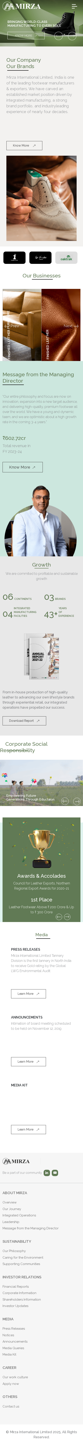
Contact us (11, 1406)
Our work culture (15, 1377)
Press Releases (14, 1329)
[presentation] (65, 801)
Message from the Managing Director (31, 1228)
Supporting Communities (21, 1264)
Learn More (25, 993)
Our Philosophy (14, 1251)
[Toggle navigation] (74, 6)
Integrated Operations (19, 1215)
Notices (8, 1335)
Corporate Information (19, 1293)
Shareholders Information (22, 1299)
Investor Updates (15, 1306)
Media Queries (13, 1348)
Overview (10, 1202)
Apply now (11, 1384)
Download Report (21, 720)
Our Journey (12, 1209)
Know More (23, 35)
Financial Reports (16, 1287)
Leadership (11, 1222)
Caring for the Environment (23, 1257)
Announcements (15, 1341)
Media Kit (9, 1354)
